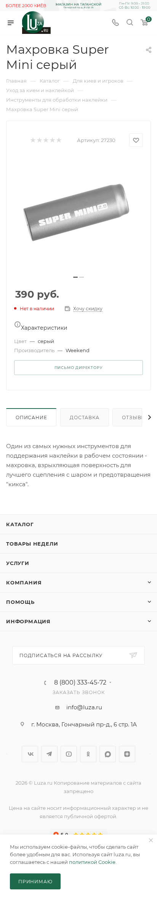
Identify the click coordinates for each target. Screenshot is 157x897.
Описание (31, 417)
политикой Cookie (92, 862)
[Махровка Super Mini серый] (78, 213)
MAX (107, 754)
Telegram (49, 754)
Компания (24, 582)
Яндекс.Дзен (127, 754)
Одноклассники (88, 754)
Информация (28, 621)
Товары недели (32, 544)
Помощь (20, 602)
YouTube (69, 754)
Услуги (17, 563)
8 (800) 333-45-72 (80, 683)
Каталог (20, 524)
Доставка (84, 417)
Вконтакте (30, 754)
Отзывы (134, 417)
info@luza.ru (84, 707)
